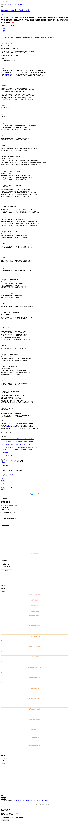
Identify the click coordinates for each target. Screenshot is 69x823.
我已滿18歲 (3, 820)
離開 (8, 820)
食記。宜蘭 (11, 475)
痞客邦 (10, 470)
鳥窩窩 (28, 175)
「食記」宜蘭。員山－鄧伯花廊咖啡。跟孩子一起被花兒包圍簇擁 (16, 449)
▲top (2, 478)
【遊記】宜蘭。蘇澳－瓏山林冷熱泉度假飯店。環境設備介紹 (15, 444)
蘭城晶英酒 (8, 74)
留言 (13, 470)
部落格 (4, 30)
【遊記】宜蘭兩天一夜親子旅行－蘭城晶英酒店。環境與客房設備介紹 (17, 439)
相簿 (4, 28)
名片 (4, 31)
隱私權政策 (42, 804)
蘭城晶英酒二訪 (6, 71)
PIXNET (24, 804)
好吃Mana (3, 462)
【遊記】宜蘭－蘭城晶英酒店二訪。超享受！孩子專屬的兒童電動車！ (17, 441)
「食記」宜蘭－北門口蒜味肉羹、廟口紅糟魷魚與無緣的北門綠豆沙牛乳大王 (19, 447)
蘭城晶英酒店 (11, 89)
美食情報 (11, 25)
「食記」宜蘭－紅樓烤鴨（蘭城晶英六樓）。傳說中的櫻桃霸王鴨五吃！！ (29, 37)
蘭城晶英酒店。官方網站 (12, 55)
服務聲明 (47, 804)
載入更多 (3, 480)
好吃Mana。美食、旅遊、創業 (15, 10)
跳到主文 (3, 14)
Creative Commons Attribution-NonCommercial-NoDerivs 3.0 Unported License (30, 800)
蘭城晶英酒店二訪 (10, 426)
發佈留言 (3, 489)
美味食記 (11, 474)
